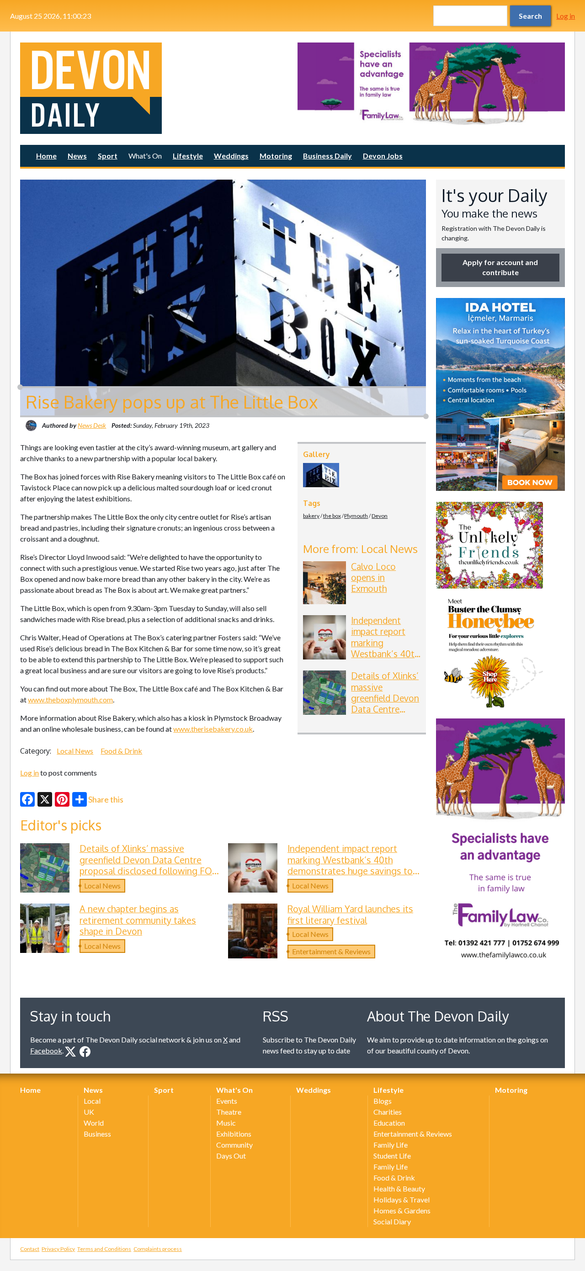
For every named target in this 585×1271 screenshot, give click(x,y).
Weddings (231, 155)
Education (389, 1122)
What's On (145, 155)
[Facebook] (27, 799)
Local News (75, 750)
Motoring (276, 155)
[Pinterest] (62, 799)
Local (92, 1100)
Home (46, 155)
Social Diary (392, 1221)
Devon (380, 515)
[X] (44, 799)
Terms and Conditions (104, 1248)
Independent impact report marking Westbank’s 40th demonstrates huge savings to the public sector (385, 654)
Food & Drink (121, 750)
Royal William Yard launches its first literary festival (350, 914)
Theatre (228, 1111)
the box (332, 515)
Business (97, 1133)
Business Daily (327, 155)
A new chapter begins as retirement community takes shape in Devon (138, 920)
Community (234, 1144)
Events (226, 1100)
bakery (311, 515)
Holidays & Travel (401, 1199)
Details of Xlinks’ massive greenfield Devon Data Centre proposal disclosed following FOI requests (385, 714)
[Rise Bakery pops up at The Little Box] (321, 475)
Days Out (231, 1155)
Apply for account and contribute (500, 267)
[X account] (70, 1051)
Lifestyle (188, 155)
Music (226, 1122)
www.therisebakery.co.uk (213, 728)
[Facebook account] (85, 1051)
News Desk (92, 425)
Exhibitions (233, 1133)
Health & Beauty (399, 1188)
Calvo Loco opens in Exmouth (373, 578)
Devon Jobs (383, 155)
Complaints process (157, 1248)
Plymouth (356, 515)
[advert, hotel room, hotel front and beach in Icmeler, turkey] (500, 394)
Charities (387, 1111)
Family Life (390, 1144)
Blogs (382, 1100)
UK (89, 1111)
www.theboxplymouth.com (70, 699)
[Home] (153, 88)
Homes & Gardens (402, 1210)
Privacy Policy (58, 1248)
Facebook (46, 1050)
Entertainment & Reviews (331, 951)
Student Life (392, 1155)
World (94, 1122)
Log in (565, 15)
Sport (107, 155)
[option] (431, 84)
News (77, 155)
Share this (105, 799)
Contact (29, 1248)
